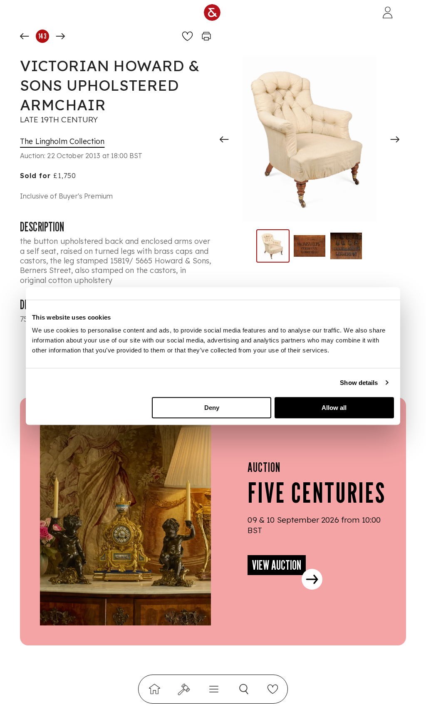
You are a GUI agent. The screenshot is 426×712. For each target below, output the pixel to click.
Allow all (334, 407)
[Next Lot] (60, 36)
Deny (211, 407)
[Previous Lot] (24, 36)
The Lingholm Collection (62, 141)
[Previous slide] (224, 139)
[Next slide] (395, 139)
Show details (359, 382)
